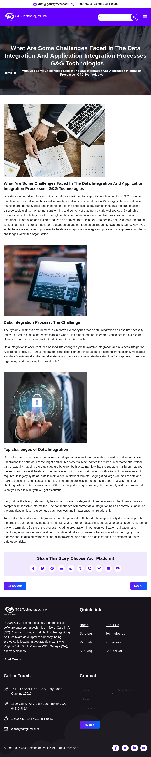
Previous (16, 586)
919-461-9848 (108, 4)
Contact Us (114, 651)
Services (86, 633)
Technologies (115, 633)
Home (84, 624)
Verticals (86, 642)
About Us (112, 624)
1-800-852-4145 (87, 4)
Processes (113, 642)
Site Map (86, 651)
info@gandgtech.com (25, 729)
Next (137, 586)
